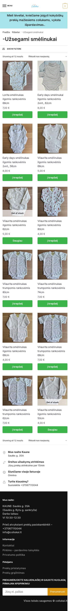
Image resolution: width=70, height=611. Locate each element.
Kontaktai (8, 545)
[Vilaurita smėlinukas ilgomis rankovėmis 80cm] (52, 202)
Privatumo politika (14, 554)
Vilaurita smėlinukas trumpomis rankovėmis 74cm (51, 288)
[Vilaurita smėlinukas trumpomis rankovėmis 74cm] (52, 265)
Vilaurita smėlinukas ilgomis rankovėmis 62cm (15, 225)
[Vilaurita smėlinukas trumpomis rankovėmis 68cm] (52, 328)
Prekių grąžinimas (13, 572)
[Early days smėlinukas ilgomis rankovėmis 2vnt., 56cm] (17, 139)
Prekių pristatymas (14, 568)
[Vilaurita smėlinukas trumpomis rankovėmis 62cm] (17, 391)
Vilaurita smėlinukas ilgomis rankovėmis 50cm (50, 414)
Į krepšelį (17, 114)
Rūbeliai (16, 32)
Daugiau (17, 240)
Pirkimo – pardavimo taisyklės (21, 550)
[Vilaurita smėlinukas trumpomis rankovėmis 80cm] (17, 265)
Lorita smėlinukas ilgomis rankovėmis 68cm (14, 99)
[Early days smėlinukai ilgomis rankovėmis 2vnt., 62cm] (52, 76)
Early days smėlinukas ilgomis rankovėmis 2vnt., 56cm (16, 162)
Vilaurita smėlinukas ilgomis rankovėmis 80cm (50, 225)
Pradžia (6, 32)
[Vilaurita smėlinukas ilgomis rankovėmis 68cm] (52, 139)
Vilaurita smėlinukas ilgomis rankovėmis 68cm (50, 162)
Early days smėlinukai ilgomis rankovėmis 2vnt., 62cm (50, 99)
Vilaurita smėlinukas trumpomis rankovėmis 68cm (51, 351)
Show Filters (14, 49)
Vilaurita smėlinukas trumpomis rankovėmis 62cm (16, 414)
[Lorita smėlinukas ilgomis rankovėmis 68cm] (17, 76)
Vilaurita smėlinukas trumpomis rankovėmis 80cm (16, 288)
